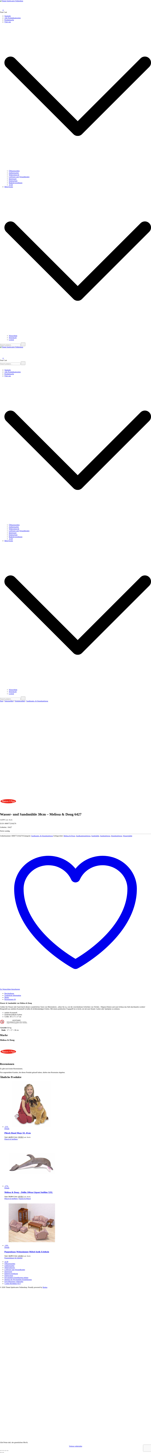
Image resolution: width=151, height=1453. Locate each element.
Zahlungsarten (14, 173)
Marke (6, 997)
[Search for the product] (23, 344)
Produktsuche (9, 20)
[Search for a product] (2, 4)
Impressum (12, 179)
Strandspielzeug (116, 836)
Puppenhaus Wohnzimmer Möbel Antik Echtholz (26, 1252)
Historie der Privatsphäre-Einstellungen (18, 1280)
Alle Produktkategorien (12, 18)
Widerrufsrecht (14, 175)
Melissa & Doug (69, 836)
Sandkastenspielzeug (83, 836)
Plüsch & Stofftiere (11, 1139)
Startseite (7, 16)
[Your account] (1, 7)
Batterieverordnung (15, 183)
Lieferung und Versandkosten (19, 177)
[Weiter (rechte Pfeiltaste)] (3, 1452)
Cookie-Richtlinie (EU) (12, 1284)
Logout (11, 340)
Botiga (45, 1287)
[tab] (77, 993)
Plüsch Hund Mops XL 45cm (17, 1133)
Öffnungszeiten (14, 171)
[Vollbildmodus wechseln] (3, 1450)
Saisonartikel (9, 701)
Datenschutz (13, 181)
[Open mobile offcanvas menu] (1, 349)
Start (1, 701)
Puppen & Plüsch (25, 1199)
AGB (11, 185)
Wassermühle (127, 836)
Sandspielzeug (105, 836)
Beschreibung (9, 993)
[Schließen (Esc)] (7, 1450)
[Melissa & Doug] (8, 809)
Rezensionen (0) (10, 999)
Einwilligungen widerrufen (13, 1282)
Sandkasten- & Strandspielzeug (37, 701)
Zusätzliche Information (12, 995)
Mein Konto (8, 187)
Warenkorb (13, 338)
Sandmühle (95, 836)
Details (6, 1129)
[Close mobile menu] (1, 366)
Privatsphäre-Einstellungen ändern (16, 1278)
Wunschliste (13, 336)
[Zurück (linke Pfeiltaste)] (1, 1452)
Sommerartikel (20, 701)
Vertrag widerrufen (75, 1446)
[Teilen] (5, 1450)
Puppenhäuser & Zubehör (13, 1258)
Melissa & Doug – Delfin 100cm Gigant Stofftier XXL (28, 1192)
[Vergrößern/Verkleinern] (1, 1450)
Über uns (7, 22)
